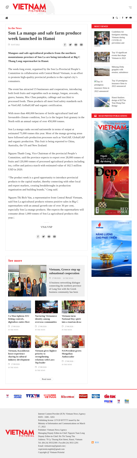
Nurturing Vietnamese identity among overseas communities (46, 319)
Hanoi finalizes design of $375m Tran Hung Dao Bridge (119, 101)
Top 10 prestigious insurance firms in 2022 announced (119, 83)
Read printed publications (113, 116)
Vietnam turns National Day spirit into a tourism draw (71, 319)
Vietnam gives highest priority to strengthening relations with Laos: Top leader (46, 356)
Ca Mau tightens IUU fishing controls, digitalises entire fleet (19, 319)
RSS (97, 442)
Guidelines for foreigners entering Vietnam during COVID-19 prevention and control (111, 39)
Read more (46, 379)
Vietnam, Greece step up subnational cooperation (64, 271)
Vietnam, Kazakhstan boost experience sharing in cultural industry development (19, 355)
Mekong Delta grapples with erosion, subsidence (120, 70)
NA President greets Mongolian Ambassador (71, 353)
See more (15, 260)
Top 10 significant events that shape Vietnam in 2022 (119, 55)
